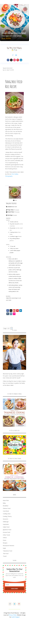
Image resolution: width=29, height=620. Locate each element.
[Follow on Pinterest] (17, 60)
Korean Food (6, 532)
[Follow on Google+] (14, 310)
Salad (3, 38)
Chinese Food (6, 508)
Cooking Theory (7, 516)
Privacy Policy (13, 615)
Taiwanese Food (7, 551)
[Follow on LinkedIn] (21, 60)
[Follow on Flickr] (14, 313)
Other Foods (6, 535)
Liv (5, 70)
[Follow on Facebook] (8, 60)
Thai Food (5, 553)
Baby (4, 503)
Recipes (8, 38)
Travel (4, 556)
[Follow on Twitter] (11, 310)
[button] (14, 22)
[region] (14, 22)
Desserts (5, 519)
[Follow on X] (11, 60)
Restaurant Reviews (8, 545)
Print (15, 200)
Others (5, 537)
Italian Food (6, 527)
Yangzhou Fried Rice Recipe (7, 68)
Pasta (4, 540)
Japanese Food (7, 529)
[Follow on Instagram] (14, 60)
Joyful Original (15, 617)
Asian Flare (6, 500)
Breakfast (5, 506)
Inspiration (6, 524)
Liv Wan (12, 31)
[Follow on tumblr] (7, 313)
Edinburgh (5, 521)
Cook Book (6, 511)
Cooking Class (6, 513)
